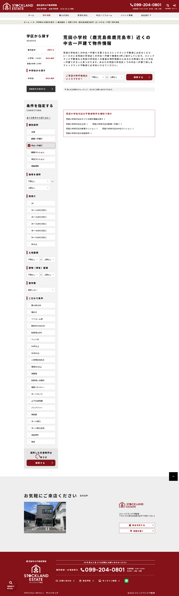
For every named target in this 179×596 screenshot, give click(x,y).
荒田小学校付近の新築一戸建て (106, 124)
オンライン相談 (109, 581)
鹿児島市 (61, 22)
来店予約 (87, 581)
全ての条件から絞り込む (38, 117)
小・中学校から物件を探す (44, 22)
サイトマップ (52, 593)
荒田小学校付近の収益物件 (78, 133)
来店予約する (138, 525)
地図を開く (138, 531)
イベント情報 (127, 15)
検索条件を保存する (37, 89)
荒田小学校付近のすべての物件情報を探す (84, 119)
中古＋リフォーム (104, 15)
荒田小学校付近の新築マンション (81, 129)
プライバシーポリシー (34, 593)
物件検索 (47, 15)
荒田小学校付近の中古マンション (117, 129)
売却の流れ (83, 15)
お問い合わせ (65, 581)
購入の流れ (64, 15)
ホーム (31, 15)
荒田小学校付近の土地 (76, 124)
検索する (40, 462)
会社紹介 (145, 15)
